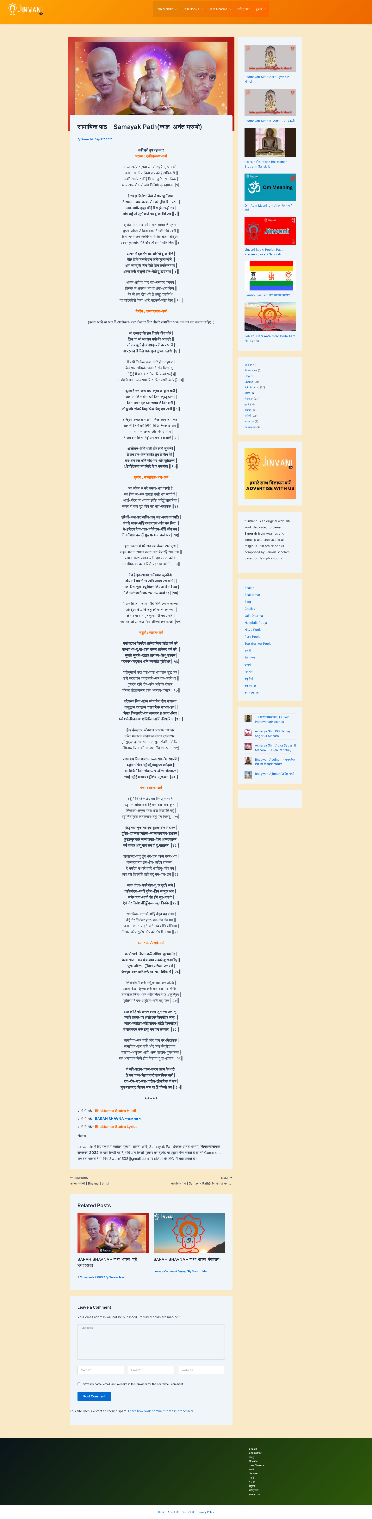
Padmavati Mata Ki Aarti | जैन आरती (270, 121)
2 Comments (86, 1277)
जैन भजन (249, 398)
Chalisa (249, 381)
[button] (175, 9)
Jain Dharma (218, 9)
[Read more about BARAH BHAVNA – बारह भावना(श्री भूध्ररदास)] (113, 1233)
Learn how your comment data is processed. (161, 1411)
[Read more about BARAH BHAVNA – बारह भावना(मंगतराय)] (189, 1233)
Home (161, 1512)
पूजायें (259, 9)
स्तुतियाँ (248, 415)
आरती (247, 393)
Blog (247, 376)
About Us (173, 1512)
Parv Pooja (252, 637)
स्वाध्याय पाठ (250, 427)
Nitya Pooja (253, 630)
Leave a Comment (165, 1271)
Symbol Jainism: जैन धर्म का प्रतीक (267, 295)
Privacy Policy (206, 1512)
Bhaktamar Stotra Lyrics (116, 1126)
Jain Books (191, 9)
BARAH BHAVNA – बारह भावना (118, 1118)
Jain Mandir (164, 9)
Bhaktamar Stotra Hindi (115, 1111)
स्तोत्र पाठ (243, 9)
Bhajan (248, 364)
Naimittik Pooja (256, 623)
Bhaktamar (251, 370)
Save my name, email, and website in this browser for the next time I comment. (133, 1384)
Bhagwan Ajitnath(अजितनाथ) (274, 774)
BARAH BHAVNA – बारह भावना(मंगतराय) (187, 1259)
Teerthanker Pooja (258, 643)
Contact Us (188, 1512)
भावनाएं (99, 1277)
